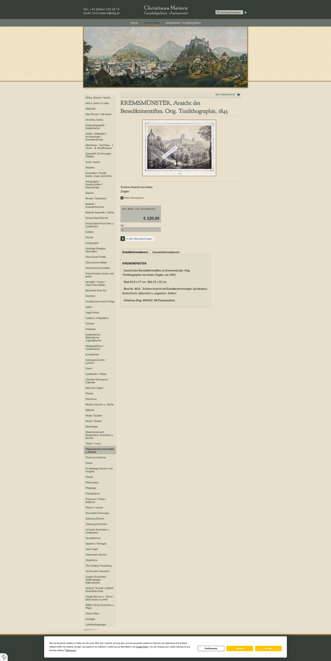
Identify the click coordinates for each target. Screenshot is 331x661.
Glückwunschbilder (96, 262)
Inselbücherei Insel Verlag (100, 301)
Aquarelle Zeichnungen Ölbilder (98, 155)
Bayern (90, 192)
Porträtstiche (93, 493)
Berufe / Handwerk (96, 198)
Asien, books (93, 162)
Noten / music (93, 443)
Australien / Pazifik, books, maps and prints (99, 174)
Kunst (89, 368)
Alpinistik (91, 108)
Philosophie (92, 482)
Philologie (91, 488)
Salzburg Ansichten (96, 524)
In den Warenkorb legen (139, 238)
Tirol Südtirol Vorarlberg (99, 565)
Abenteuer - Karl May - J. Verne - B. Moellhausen (100, 146)
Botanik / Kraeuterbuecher (95, 205)
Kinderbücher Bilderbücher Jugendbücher (94, 337)
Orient (89, 462)
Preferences (211, 648)
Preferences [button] (70, 650)
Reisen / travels (94, 507)
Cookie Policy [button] (142, 647)
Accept (268, 648)
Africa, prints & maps (97, 103)
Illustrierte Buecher (96, 290)
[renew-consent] (4, 657)
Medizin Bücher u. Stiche (100, 404)
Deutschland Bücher (97, 217)
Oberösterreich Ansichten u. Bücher (100, 450)
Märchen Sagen (94, 387)
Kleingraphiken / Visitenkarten (94, 347)
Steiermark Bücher (96, 554)
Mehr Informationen (134, 198)
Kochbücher (92, 354)
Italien (89, 306)
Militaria (90, 410)
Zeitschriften (92, 613)
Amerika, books (94, 119)
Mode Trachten (94, 415)
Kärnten (90, 323)
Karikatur (91, 329)
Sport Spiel (92, 549)
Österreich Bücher (96, 457)
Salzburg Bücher (95, 518)
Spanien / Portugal (96, 543)
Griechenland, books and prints (100, 275)
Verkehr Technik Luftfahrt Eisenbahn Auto (99, 589)
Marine (89, 393)
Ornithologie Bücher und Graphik (99, 470)
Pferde (89, 476)
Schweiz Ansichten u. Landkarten (98, 531)
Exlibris (90, 231)
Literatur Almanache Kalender (97, 381)
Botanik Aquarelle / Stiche (100, 212)
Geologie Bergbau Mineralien (96, 250)
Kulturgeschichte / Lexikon (96, 361)
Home (134, 23)
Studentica (91, 560)
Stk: (123, 225)
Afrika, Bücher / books (98, 97)
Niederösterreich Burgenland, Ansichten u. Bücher (99, 435)
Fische (89, 237)
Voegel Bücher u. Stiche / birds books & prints (100, 598)
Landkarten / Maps (96, 373)
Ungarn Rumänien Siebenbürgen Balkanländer (96, 579)
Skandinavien (93, 538)
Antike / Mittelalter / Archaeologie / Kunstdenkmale (96, 136)
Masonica (91, 398)
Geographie (92, 242)
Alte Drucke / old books (99, 114)
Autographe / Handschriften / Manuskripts (94, 184)
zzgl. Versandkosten (145, 209)
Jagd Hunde (92, 312)
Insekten (90, 295)
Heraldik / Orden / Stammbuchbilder (95, 283)
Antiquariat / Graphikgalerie (183, 23)
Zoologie (90, 619)
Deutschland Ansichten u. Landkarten (100, 225)
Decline (239, 648)
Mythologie (92, 426)
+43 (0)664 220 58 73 (112, 8)
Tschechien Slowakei (97, 571)
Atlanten (90, 167)
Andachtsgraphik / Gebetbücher (96, 127)
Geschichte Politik (96, 256)
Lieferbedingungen (96, 624)
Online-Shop (152, 23)
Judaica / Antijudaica (97, 318)
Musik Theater (94, 421)
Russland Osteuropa (97, 513)
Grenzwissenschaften (98, 267)
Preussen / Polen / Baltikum (96, 500)
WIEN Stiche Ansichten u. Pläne (100, 606)
